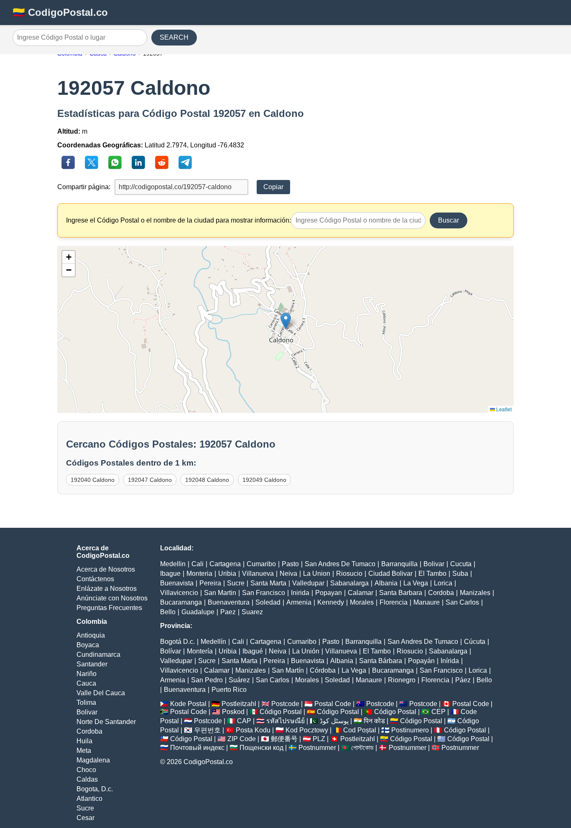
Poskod (233, 711)
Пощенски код (261, 747)
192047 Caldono (150, 479)
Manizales (475, 592)
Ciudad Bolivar (390, 573)
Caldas (87, 779)
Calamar (360, 592)
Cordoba (89, 731)
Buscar (448, 220)
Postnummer (317, 747)
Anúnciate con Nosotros (112, 598)
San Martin (220, 592)
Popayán (421, 660)
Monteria (199, 573)
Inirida (300, 592)
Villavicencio (179, 592)
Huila (84, 740)
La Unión (305, 651)
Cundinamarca (98, 654)
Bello (168, 611)
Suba (460, 573)
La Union (316, 573)
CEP (438, 711)
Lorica (443, 583)
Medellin (173, 563)
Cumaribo (261, 563)
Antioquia (90, 635)
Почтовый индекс (197, 747)
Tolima (86, 702)
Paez (228, 611)
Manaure (426, 602)
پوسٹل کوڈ (334, 720)
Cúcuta (474, 641)
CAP (244, 720)
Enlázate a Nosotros (106, 588)
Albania (386, 583)
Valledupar (308, 583)
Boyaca (87, 644)
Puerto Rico (229, 689)
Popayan (328, 592)
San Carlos (462, 602)
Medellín (213, 641)
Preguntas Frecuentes (109, 607)
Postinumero (410, 730)
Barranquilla (399, 563)
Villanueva (258, 573)
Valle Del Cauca (100, 692)
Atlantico (89, 798)
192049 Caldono (264, 479)
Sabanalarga (349, 583)
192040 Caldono (93, 479)
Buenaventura (229, 602)
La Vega (415, 583)
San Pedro (207, 680)
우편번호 (207, 730)
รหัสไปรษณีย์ (285, 720)
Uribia (227, 573)
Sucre (85, 808)
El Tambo (432, 573)
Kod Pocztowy (307, 730)
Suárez (239, 680)
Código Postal (281, 711)
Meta (83, 750)
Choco (86, 769)
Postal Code (332, 703)
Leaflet (503, 409)
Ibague (170, 573)
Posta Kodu (253, 730)
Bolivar (86, 712)
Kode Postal (188, 703)
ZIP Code (241, 738)
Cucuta (461, 563)
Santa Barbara (400, 592)
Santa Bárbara (380, 660)
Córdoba (323, 670)
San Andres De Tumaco (340, 563)
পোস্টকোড (362, 747)
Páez (463, 680)
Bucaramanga (181, 602)
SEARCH (174, 37)
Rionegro (402, 680)
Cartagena (225, 563)
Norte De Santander (106, 721)
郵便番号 (284, 738)
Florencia (394, 602)
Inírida (450, 660)
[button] (285, 320)
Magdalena (93, 760)
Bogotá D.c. (177, 641)
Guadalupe (197, 611)
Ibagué (252, 651)
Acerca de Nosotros (105, 569)
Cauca (86, 683)
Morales (362, 602)
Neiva (288, 573)
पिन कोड (374, 720)
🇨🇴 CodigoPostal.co (60, 12)
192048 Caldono (207, 479)
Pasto (290, 563)
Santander (91, 664)
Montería (200, 651)
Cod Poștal (359, 730)
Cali (197, 563)
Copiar (273, 186)
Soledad (267, 602)
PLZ (319, 738)
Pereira (210, 583)
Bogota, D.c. (94, 789)
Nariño (86, 673)
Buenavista (177, 583)
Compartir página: (83, 186)
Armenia (298, 602)
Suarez (252, 611)
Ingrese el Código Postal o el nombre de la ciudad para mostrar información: (178, 220)
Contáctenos (95, 578)
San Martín (288, 670)
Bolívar (170, 651)
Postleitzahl (239, 703)
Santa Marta (268, 583)
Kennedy (330, 602)
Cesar (85, 817)
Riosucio (349, 573)
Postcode (285, 703)
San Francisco (263, 592)
